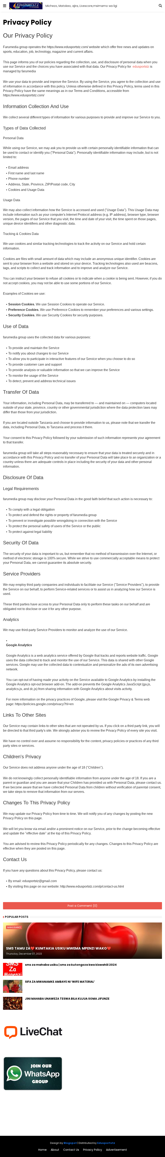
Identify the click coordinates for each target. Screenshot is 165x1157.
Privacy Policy (92, 1150)
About (55, 1150)
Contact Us (71, 1150)
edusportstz (141, 66)
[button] (4, 6)
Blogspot (70, 1143)
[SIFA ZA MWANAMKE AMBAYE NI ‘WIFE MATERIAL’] (12, 986)
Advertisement (116, 1150)
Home (42, 1150)
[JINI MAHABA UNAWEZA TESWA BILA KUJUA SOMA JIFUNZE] (12, 1003)
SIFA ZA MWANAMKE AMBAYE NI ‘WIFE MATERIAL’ (60, 982)
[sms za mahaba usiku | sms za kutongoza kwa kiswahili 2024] (12, 969)
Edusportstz (106, 1143)
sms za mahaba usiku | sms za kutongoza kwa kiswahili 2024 (71, 965)
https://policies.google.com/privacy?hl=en (44, 704)
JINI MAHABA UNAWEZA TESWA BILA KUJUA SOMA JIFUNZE (67, 999)
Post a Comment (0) (82, 906)
